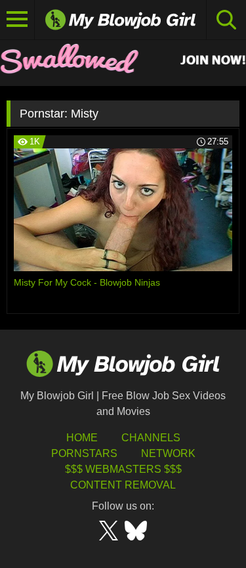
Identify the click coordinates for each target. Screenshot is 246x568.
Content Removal (123, 485)
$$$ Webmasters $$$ (123, 469)
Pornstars (84, 453)
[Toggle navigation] (17, 19)
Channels (150, 437)
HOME (82, 437)
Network (168, 453)
